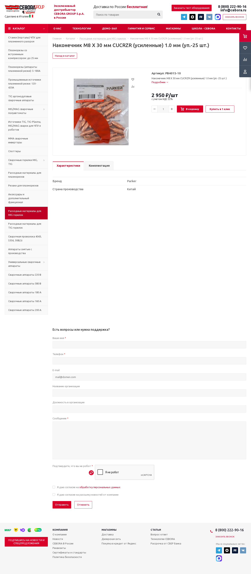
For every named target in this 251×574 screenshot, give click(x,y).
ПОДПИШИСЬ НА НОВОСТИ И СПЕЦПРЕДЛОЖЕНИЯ (26, 542)
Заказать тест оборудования (191, 7)
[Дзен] (192, 17)
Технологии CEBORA (163, 539)
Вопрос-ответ (159, 534)
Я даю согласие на (88, 487)
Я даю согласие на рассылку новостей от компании (87, 494)
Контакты (233, 28)
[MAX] (218, 17)
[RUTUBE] (201, 17)
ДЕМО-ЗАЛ (109, 28)
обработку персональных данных (99, 487)
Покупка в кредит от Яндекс (119, 543)
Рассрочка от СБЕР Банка (166, 543)
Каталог (19, 28)
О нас (57, 28)
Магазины (173, 28)
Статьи (156, 529)
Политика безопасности (67, 557)
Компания (60, 529)
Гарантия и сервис (141, 28)
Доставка (108, 534)
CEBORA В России (63, 543)
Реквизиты (59, 548)
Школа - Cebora (203, 28)
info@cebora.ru (233, 10)
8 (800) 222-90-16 (232, 6)
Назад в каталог (65, 55)
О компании (60, 534)
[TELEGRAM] (184, 17)
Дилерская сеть (111, 539)
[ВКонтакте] (209, 17)
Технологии (81, 28)
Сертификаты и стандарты (69, 552)
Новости (58, 539)
